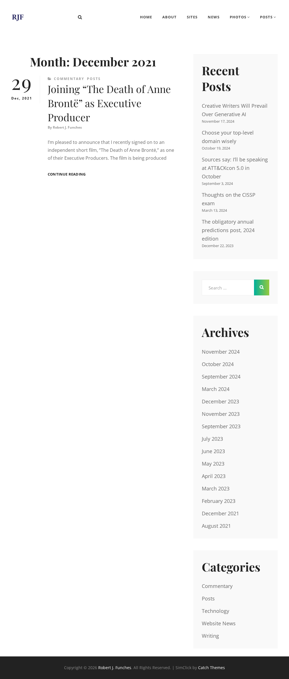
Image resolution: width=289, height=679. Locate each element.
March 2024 (215, 389)
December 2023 (220, 401)
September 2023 (221, 426)
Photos (238, 17)
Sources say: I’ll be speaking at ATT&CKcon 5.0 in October (235, 168)
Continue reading (67, 174)
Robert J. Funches (67, 127)
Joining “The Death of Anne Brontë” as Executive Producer (109, 103)
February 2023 (218, 501)
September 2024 (221, 376)
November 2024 (221, 351)
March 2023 (215, 488)
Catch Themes (211, 667)
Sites (192, 17)
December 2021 (220, 513)
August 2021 (216, 525)
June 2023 (213, 451)
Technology (215, 610)
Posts (266, 17)
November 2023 (221, 413)
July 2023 (212, 438)
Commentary (69, 78)
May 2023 (213, 463)
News (214, 17)
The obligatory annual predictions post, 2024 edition (228, 230)
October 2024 (218, 364)
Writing (210, 635)
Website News (219, 623)
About (169, 17)
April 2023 (213, 476)
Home (146, 17)
